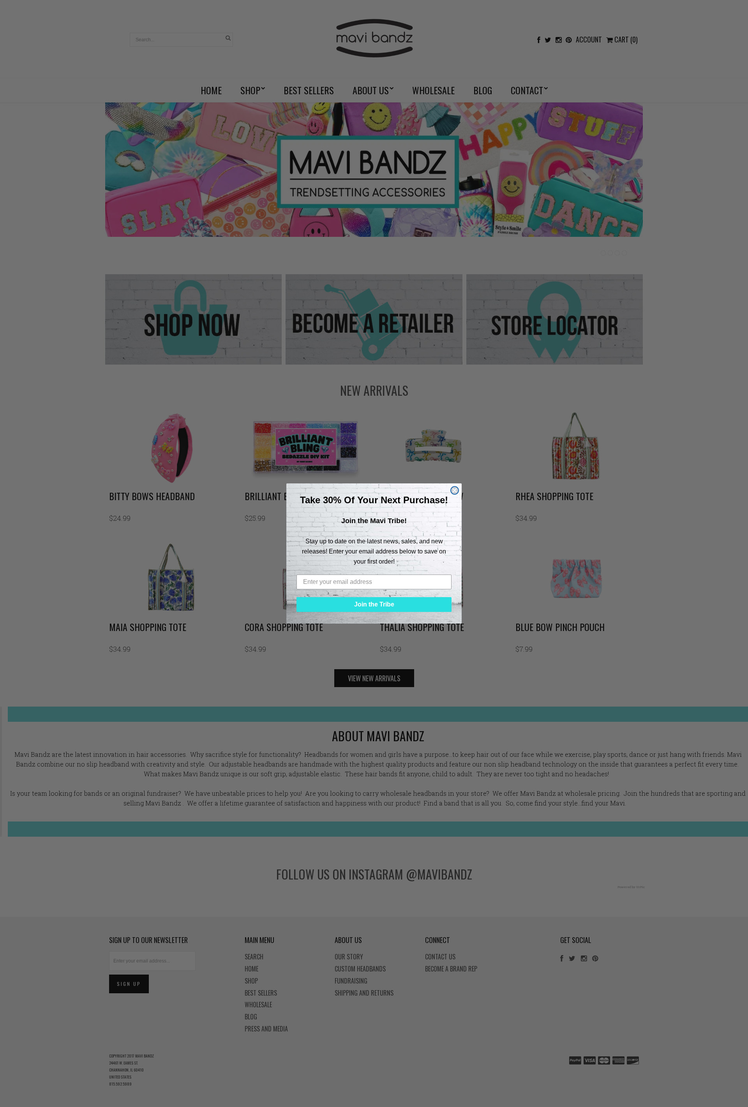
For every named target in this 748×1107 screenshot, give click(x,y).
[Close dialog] (455, 490)
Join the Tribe (374, 604)
